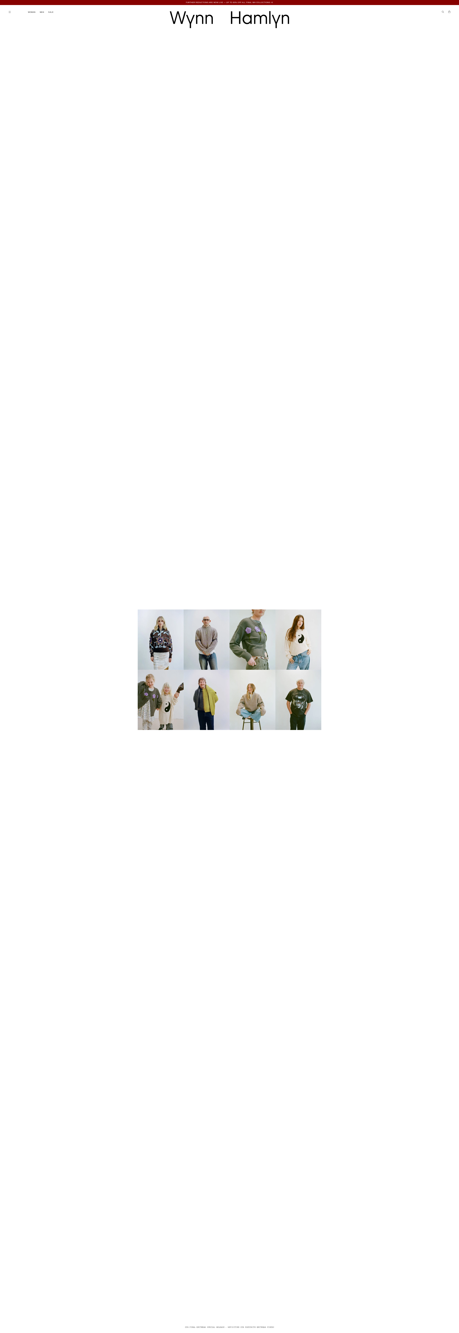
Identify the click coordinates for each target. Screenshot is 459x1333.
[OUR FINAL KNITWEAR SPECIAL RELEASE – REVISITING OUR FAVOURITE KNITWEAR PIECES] (229, 669)
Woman (32, 12)
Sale (50, 12)
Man (42, 12)
